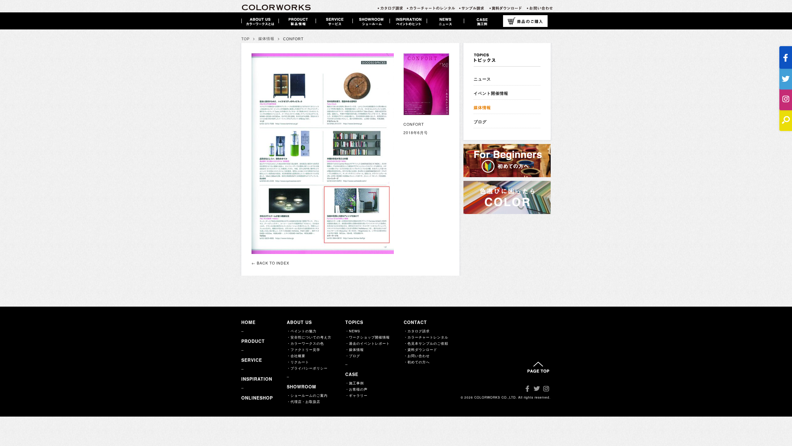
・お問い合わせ (417, 355)
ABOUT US (299, 322)
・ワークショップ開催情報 (367, 336)
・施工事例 (354, 382)
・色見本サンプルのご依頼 (426, 343)
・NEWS (352, 330)
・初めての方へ (417, 361)
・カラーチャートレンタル (426, 336)
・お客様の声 (356, 389)
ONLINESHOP (257, 398)
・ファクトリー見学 (303, 349)
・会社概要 (296, 355)
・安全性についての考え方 (309, 336)
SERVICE (251, 360)
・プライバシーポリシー (307, 367)
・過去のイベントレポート (367, 343)
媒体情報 (266, 39)
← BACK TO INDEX (270, 262)
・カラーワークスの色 (305, 343)
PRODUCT (253, 341)
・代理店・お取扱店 (303, 401)
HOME (248, 322)
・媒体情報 (354, 349)
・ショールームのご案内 (307, 395)
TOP (245, 39)
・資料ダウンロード (420, 349)
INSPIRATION (256, 379)
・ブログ (352, 355)
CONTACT (415, 322)
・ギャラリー (356, 395)
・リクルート (298, 361)
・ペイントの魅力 (301, 330)
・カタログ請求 (417, 330)
